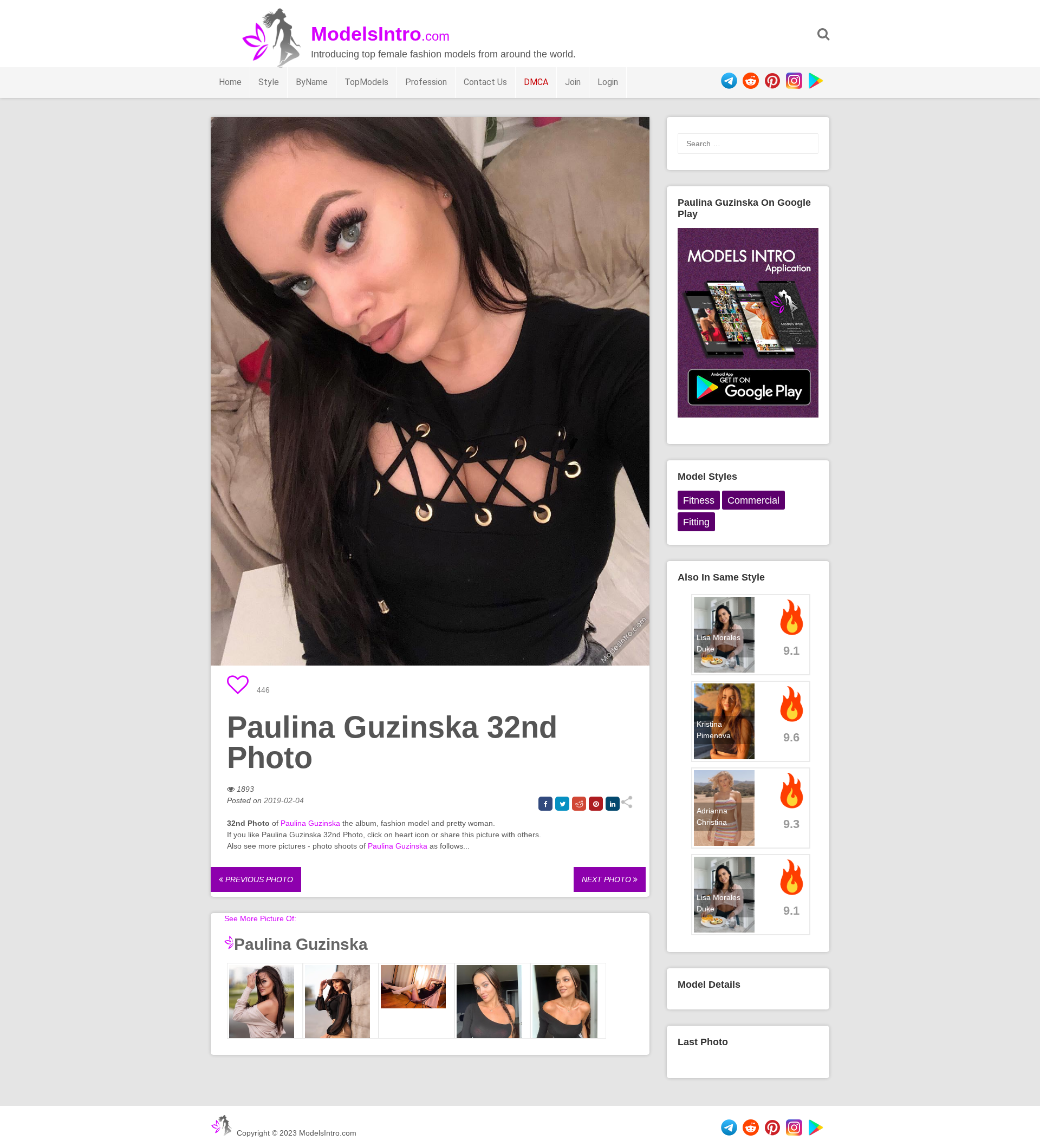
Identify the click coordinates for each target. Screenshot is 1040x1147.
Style (268, 82)
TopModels (366, 82)
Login (607, 82)
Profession (426, 82)
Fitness (698, 500)
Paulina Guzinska (310, 823)
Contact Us (485, 82)
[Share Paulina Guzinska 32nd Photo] (626, 805)
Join (573, 82)
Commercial (753, 500)
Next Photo (607, 879)
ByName (312, 82)
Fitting (696, 522)
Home (230, 82)
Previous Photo (258, 879)
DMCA (536, 82)
